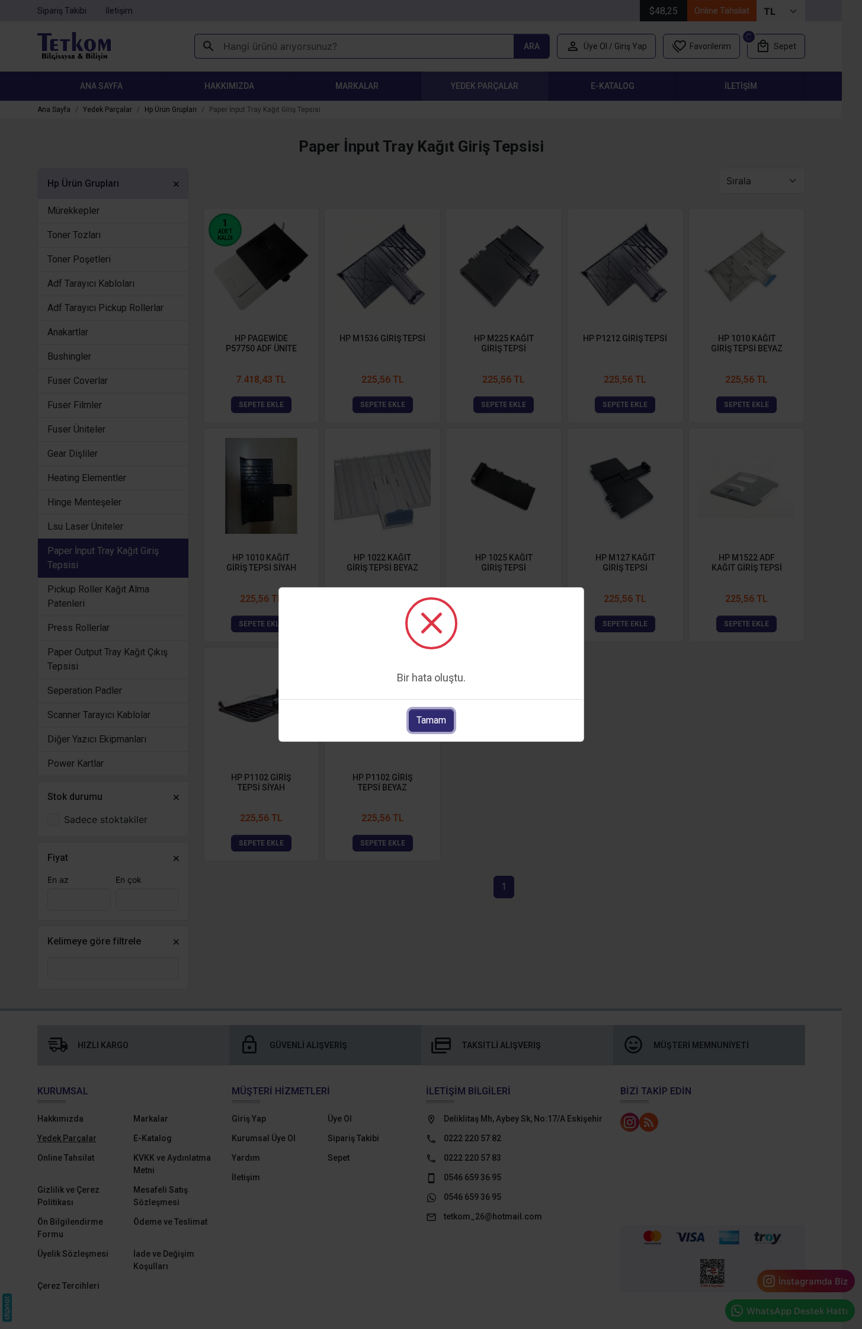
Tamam (431, 720)
